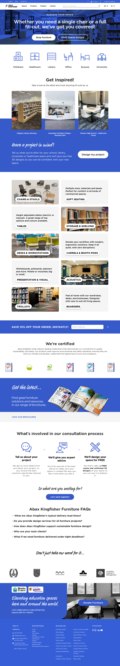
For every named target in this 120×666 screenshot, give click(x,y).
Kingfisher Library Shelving (63, 658)
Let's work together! (60, 497)
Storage (34, 635)
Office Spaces (60, 632)
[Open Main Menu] (99, 5)
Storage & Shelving (80, 226)
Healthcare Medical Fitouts (63, 643)
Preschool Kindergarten (62, 651)
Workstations (35, 638)
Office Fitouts (59, 640)
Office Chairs (77, 640)
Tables (34, 631)
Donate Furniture (93, 602)
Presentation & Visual (32, 279)
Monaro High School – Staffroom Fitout (93, 134)
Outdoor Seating (36, 642)
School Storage (60, 635)
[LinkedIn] (99, 630)
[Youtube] (101, 630)
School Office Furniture (79, 635)
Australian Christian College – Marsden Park (60, 134)
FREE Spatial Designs (72, 37)
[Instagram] (95, 630)
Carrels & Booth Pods (82, 253)
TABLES (21, 226)
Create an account (109, 1)
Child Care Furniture (61, 648)
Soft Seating (75, 199)
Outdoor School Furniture (80, 648)
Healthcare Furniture (79, 643)
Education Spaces (61, 629)
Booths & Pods (36, 644)
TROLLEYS (23, 306)
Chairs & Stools (28, 199)
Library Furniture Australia (80, 629)
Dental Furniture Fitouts (80, 646)
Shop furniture (43, 37)
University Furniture (79, 632)
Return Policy (77, 658)
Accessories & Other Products (40, 646)
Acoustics (73, 279)
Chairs (34, 629)
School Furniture (60, 637)
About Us (15, 626)
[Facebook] (93, 630)
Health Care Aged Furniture (64, 646)
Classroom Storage (78, 656)
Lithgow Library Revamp (27, 133)
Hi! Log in (95, 1)
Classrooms (59, 656)
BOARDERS (73, 306)
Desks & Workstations (33, 253)
